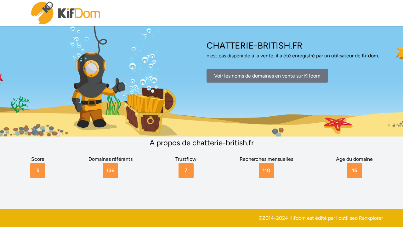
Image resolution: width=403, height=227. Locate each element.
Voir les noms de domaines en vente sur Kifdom (267, 76)
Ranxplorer (371, 218)
